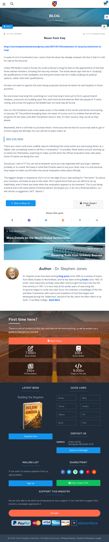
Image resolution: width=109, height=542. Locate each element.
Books (61, 398)
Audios (85, 406)
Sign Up (30, 483)
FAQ (84, 422)
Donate (54, 513)
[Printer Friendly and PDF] (104, 27)
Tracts (61, 406)
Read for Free (30, 436)
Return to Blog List (55, 20)
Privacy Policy (68, 538)
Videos (61, 414)
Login (98, 538)
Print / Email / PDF (90, 204)
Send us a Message (78, 450)
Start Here (55, 341)
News (8, 27)
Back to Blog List (22, 203)
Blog (84, 398)
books (85, 279)
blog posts (64, 276)
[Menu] (4, 4)
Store (60, 422)
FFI (83, 414)
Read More (54, 299)
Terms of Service (85, 538)
